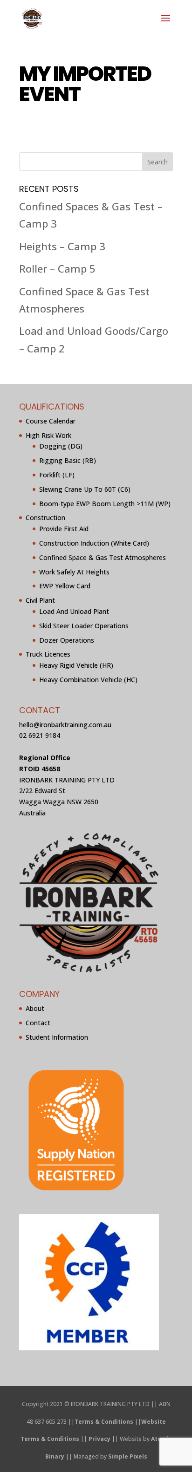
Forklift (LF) (57, 474)
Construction (45, 517)
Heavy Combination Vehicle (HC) (88, 679)
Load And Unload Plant (74, 611)
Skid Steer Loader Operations (84, 625)
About (35, 1008)
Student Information (57, 1037)
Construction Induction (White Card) (94, 543)
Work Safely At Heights (74, 571)
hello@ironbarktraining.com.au (65, 724)
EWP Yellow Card (64, 585)
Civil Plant (40, 600)
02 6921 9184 (39, 735)
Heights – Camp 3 (62, 246)
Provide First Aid (64, 528)
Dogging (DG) (60, 446)
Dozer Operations (66, 640)
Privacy (99, 1439)
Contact (38, 1022)
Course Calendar (50, 421)
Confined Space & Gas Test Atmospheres (102, 557)
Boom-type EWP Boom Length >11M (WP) (105, 503)
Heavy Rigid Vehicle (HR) (76, 665)
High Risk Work (48, 435)
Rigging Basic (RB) (67, 460)
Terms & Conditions (104, 1422)
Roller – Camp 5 (57, 268)
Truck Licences (48, 654)
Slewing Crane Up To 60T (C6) (84, 489)
